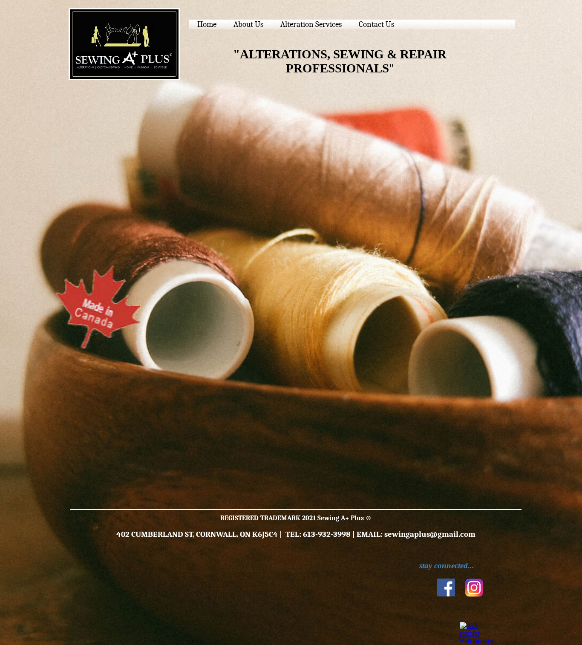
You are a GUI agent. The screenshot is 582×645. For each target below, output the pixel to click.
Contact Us (376, 24)
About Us (248, 24)
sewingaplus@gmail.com (429, 534)
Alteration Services (311, 24)
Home (206, 24)
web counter (476, 641)
